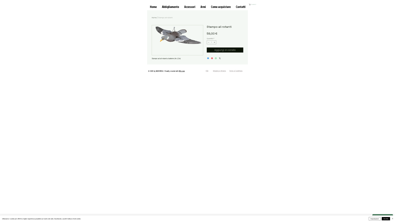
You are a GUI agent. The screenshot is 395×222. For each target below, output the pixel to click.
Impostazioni (375, 219)
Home (154, 17)
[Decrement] (208, 42)
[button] (254, 4)
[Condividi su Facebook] (208, 58)
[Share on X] (220, 58)
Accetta (385, 219)
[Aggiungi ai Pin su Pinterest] (212, 58)
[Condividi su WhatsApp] (216, 58)
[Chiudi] (392, 218)
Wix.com (182, 71)
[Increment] (214, 42)
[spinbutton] (211, 42)
